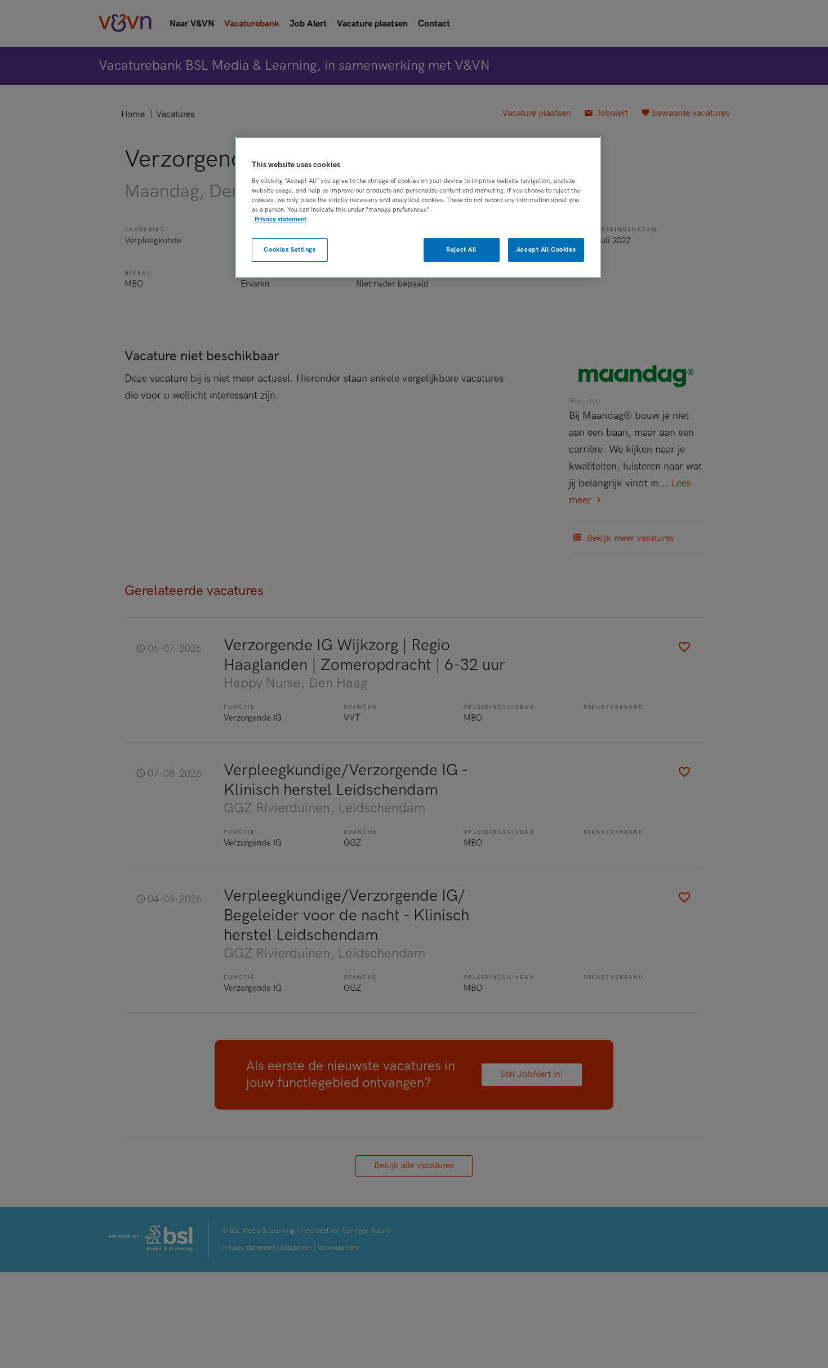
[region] (418, 207)
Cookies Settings (289, 249)
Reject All (461, 249)
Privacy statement (280, 219)
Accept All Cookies (546, 249)
